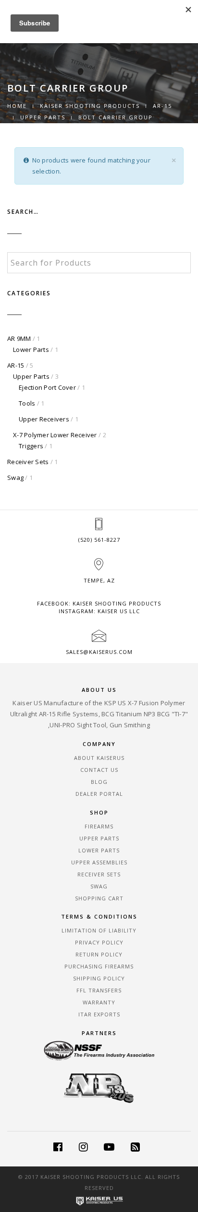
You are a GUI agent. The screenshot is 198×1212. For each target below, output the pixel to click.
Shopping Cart (99, 898)
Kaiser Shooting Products (90, 105)
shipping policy (99, 978)
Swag (15, 477)
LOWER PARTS (99, 850)
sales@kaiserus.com (99, 651)
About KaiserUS (99, 757)
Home (17, 105)
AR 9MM (19, 338)
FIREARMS (99, 826)
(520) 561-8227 (99, 539)
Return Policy (99, 954)
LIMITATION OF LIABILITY (99, 930)
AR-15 (162, 105)
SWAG (99, 886)
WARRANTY (99, 1002)
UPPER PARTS (99, 838)
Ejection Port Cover (47, 387)
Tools (27, 403)
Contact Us (99, 769)
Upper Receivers (44, 419)
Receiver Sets (28, 461)
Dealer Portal (99, 793)
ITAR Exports (99, 1014)
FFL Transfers (99, 990)
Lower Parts (31, 349)
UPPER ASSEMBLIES (99, 862)
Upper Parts (42, 117)
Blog (99, 781)
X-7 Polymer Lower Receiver (55, 435)
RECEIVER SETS (99, 874)
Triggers (31, 446)
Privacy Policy (99, 942)
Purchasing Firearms (99, 966)
